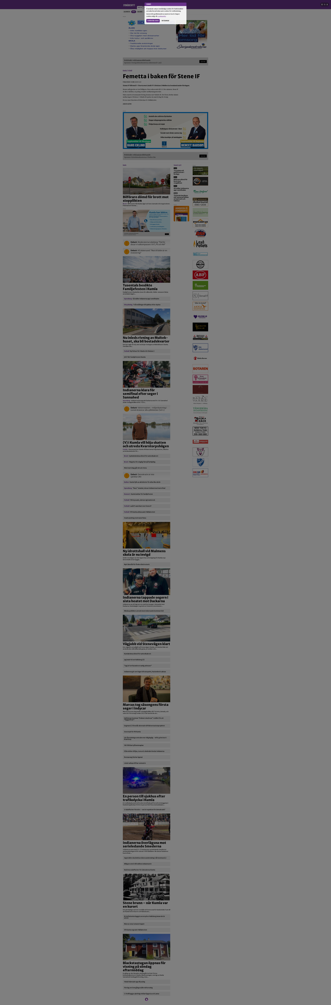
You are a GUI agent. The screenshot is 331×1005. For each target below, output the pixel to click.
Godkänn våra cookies (153, 20)
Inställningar (165, 20)
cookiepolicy (162, 16)
